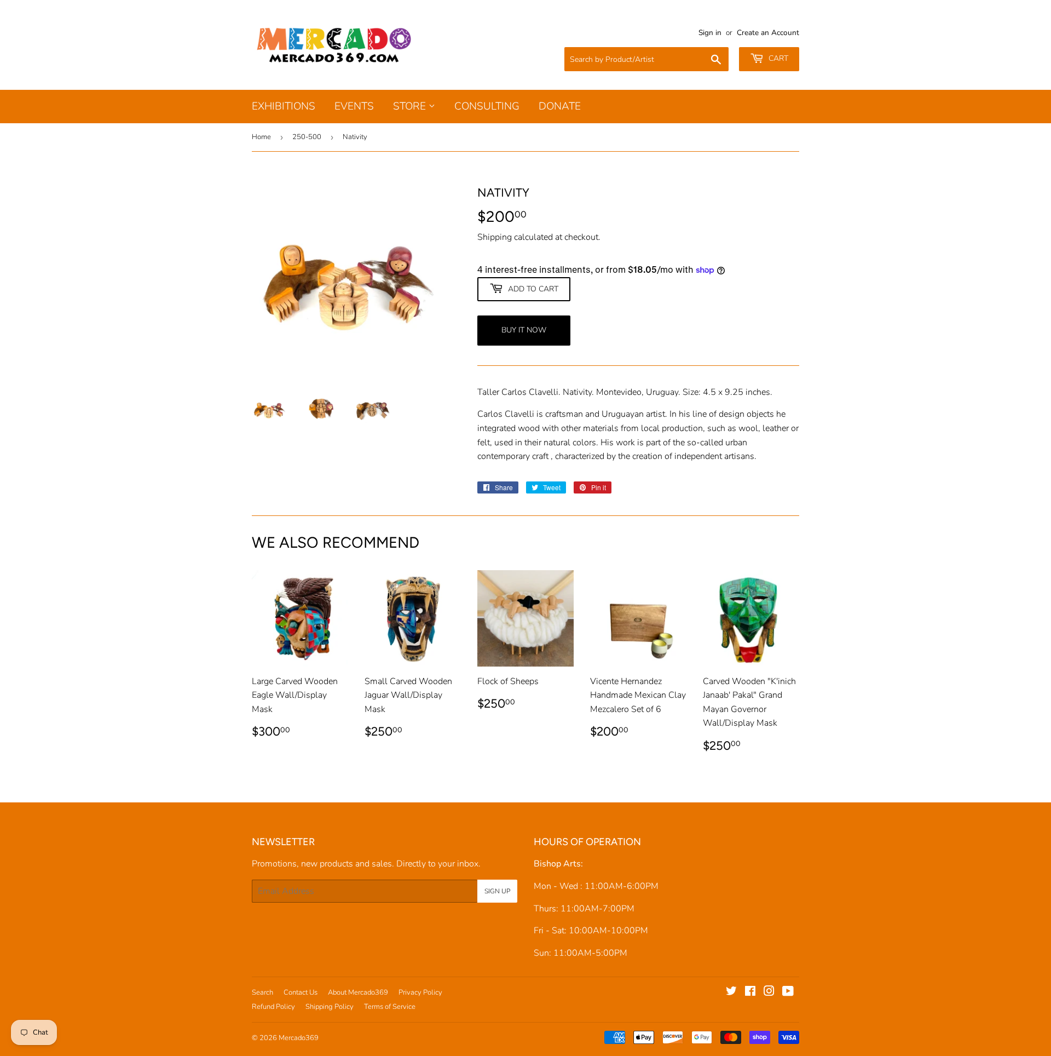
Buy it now (523, 330)
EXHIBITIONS (283, 106)
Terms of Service (389, 1007)
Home (261, 137)
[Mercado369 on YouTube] (788, 992)
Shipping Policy (329, 1007)
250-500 (306, 137)
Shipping (494, 237)
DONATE (560, 106)
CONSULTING (486, 106)
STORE (411, 106)
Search (262, 992)
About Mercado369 (358, 992)
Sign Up (497, 891)
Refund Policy (273, 1007)
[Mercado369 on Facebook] (750, 992)
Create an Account (768, 32)
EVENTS (354, 106)
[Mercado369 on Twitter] (731, 992)
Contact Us (300, 992)
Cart (777, 58)
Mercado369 (299, 1038)
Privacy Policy (420, 992)
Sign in (709, 32)
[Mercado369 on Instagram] (769, 992)
